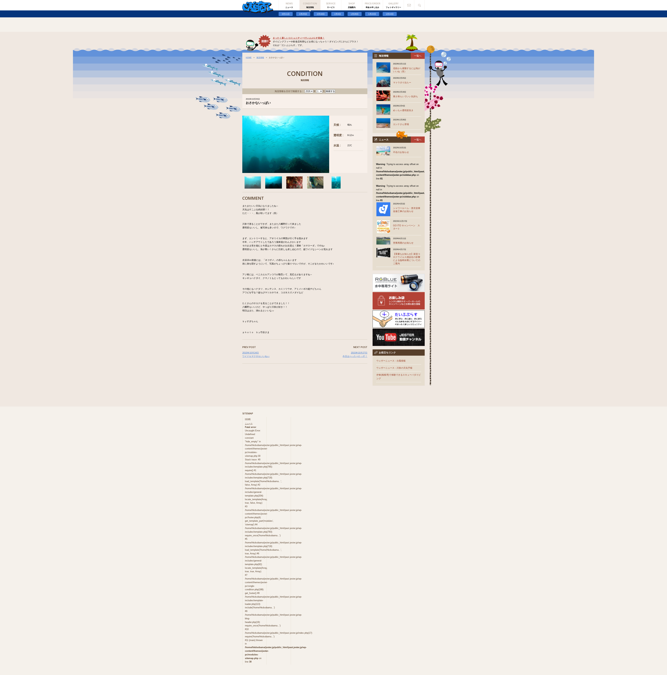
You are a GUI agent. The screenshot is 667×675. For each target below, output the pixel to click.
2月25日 (303, 14)
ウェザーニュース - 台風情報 (391, 360)
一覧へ (417, 55)
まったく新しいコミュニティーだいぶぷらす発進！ (299, 38)
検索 (419, 5)
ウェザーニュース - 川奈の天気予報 (394, 368)
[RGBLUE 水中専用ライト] (399, 289)
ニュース (249, 424)
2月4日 (337, 14)
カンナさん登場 (401, 124)
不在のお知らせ (401, 152)
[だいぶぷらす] (399, 325)
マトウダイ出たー (402, 82)
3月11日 (286, 14)
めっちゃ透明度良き (403, 110)
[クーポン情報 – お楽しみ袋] (399, 307)
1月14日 (390, 14)
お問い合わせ (409, 5)
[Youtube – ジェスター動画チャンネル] (399, 344)
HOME (249, 57)
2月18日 (321, 14)
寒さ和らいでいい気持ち (405, 96)
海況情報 (260, 57)
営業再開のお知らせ (403, 243)
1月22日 (372, 14)
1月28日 (355, 14)
